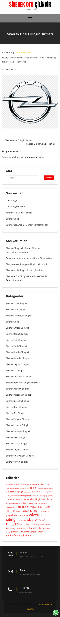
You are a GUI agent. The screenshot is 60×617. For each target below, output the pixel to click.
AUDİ (7, 488)
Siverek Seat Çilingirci (16, 437)
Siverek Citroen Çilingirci (17, 327)
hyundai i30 (12, 499)
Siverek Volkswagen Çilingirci (20, 455)
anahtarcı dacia (19, 484)
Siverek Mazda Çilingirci (17, 388)
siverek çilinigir (45, 524)
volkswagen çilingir (35, 527)
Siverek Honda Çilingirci (17, 352)
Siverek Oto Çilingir (15, 413)
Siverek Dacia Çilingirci (17, 333)
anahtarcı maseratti (30, 484)
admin (20, 280)
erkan (40, 270)
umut (44, 264)
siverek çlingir (10, 528)
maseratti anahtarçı (41, 503)
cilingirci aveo (42, 488)
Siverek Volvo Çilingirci (17, 461)
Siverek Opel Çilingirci (16, 406)
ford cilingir (44, 492)
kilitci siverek (29, 502)
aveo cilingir (14, 488)
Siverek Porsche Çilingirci (18, 425)
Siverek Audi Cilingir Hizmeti (19, 270)
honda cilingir (31, 496)
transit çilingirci (20, 528)
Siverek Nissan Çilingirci (17, 400)
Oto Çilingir (11, 200)
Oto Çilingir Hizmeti (15, 206)
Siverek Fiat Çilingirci (16, 339)
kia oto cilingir (18, 503)
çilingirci (15, 531)
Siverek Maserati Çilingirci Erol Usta (23, 382)
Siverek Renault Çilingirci (18, 431)
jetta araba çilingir (32, 499)
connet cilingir (16, 491)
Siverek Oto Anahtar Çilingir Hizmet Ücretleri (27, 224)
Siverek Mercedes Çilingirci (19, 394)
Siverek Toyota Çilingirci (17, 449)
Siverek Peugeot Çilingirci (18, 419)
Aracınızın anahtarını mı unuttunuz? (23, 258)
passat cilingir (30, 510)
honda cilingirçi (42, 496)
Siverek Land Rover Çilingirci (19, 376)
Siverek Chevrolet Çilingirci (19, 315)
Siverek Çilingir (13, 218)
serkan (48, 258)
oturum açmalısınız (33, 156)
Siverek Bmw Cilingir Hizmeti (17, 140)
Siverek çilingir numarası (28, 524)
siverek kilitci (22, 520)
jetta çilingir (46, 499)
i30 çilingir (19, 499)
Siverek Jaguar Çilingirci (17, 364)
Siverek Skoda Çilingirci (17, 443)
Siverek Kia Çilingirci (15, 370)
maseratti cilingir (11, 507)
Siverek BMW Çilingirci (16, 309)
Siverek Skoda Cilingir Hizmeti (42, 143)
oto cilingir (23, 506)
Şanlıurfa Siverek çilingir (19, 535)
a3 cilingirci (10, 484)
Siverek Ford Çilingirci (16, 346)
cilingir (33, 487)
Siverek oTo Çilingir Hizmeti (19, 212)
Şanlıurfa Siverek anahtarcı (32, 531)
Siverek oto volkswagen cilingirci (21, 264)
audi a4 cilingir (44, 483)
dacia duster (27, 492)
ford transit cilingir (20, 496)
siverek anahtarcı (20, 515)
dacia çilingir (36, 492)
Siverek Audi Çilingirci (16, 303)
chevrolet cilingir (24, 488)
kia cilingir (9, 503)
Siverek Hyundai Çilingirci (18, 358)
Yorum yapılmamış (22, 52)
